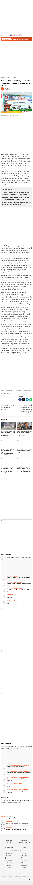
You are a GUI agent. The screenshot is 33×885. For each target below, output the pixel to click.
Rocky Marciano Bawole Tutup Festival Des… (18, 602)
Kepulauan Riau (18, 582)
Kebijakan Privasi (8, 847)
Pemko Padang (27, 390)
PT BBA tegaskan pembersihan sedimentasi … (15, 767)
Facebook (9, 853)
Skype (9, 865)
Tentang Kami (8, 840)
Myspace (25, 863)
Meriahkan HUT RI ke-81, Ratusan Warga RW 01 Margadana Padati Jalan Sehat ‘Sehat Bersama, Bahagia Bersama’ (7, 470)
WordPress (25, 858)
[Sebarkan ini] (20, 399)
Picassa (9, 867)
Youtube (25, 865)
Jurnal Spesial (14, 765)
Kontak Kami (24, 840)
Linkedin (25, 860)
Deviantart (9, 863)
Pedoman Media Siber (24, 842)
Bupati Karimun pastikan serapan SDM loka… (17, 785)
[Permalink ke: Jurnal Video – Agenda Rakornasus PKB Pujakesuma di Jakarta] (16, 807)
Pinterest (9, 855)
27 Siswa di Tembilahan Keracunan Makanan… (16, 596)
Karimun (13, 582)
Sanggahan (8, 845)
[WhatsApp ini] (30, 399)
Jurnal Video (5, 797)
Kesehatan (12, 594)
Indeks (8, 838)
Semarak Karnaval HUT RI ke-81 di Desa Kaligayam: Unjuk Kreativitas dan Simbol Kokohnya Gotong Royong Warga (8, 434)
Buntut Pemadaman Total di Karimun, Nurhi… (17, 779)
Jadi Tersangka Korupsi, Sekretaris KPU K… (18, 590)
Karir (24, 847)
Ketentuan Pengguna (24, 845)
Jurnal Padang (18, 390)
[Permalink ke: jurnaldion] (2, 89)
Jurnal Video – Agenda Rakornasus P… (11, 818)
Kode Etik (8, 842)
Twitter (25, 853)
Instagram (9, 860)
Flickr (25, 867)
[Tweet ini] (23, 399)
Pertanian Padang (5, 393)
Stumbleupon (9, 858)
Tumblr (25, 855)
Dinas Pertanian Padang (7, 390)
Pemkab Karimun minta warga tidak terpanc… (17, 791)
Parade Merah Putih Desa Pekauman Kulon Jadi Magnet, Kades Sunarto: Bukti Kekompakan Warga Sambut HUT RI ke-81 (7, 452)
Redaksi (24, 838)
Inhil (12, 576)
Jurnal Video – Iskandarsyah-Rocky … (16, 829)
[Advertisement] (16, 16)
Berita (8, 576)
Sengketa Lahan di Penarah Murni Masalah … (19, 773)
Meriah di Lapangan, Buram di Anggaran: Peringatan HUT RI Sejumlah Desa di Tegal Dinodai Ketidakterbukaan (24, 434)
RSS (17, 870)
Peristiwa (16, 576)
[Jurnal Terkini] (16, 35)
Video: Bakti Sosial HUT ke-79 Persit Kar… (17, 823)
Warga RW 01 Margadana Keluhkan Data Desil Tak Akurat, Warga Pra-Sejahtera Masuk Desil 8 (23, 469)
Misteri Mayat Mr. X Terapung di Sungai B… (19, 577)
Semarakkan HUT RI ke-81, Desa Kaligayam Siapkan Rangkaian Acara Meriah (24, 450)
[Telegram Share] (27, 399)
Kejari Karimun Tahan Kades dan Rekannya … (19, 584)
